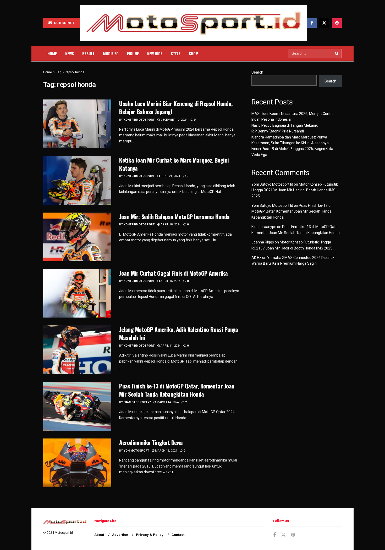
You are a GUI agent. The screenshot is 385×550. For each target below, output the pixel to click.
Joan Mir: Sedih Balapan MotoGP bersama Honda (174, 216)
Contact (178, 535)
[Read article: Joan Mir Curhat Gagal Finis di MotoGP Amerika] (77, 293)
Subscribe (64, 23)
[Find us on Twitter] (324, 23)
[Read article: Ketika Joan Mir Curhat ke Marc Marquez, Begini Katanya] (77, 180)
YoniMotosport (136, 450)
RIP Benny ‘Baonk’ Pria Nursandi (277, 131)
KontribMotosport (139, 119)
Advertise (120, 535)
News (69, 53)
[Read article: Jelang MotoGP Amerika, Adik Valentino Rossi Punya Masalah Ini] (77, 349)
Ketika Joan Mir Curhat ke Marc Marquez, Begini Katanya (174, 164)
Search (257, 72)
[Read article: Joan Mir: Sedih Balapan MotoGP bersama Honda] (77, 237)
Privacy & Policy (149, 535)
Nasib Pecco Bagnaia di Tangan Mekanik (284, 125)
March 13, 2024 (165, 450)
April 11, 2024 (170, 345)
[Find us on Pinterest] (337, 23)
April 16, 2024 (170, 281)
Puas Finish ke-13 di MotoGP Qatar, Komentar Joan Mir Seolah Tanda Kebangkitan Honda (176, 390)
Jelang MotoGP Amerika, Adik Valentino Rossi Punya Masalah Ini (178, 333)
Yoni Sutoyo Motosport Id (272, 184)
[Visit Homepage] (193, 23)
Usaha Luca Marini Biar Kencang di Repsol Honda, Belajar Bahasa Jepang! (175, 107)
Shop (193, 53)
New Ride (154, 53)
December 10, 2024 (173, 119)
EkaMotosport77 (137, 402)
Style (175, 53)
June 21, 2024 (170, 176)
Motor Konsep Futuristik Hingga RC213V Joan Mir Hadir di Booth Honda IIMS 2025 (294, 190)
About (99, 535)
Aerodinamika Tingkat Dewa (151, 442)
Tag (58, 72)
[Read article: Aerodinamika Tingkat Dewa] (77, 462)
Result (88, 53)
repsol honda (74, 72)
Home (52, 53)
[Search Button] (337, 53)
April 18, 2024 (170, 224)
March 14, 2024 (167, 402)
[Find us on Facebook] (312, 23)
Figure (133, 53)
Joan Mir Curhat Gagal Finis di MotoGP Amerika (173, 273)
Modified (111, 53)
